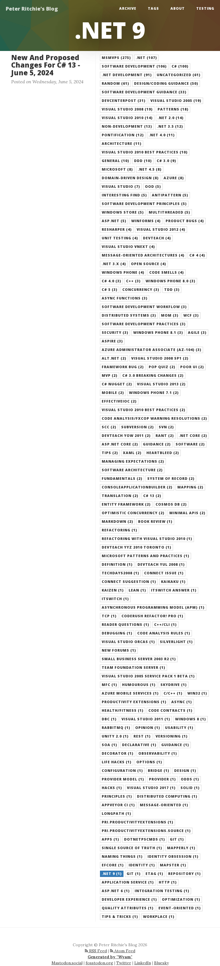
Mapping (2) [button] (190, 487)
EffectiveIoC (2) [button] (119, 401)
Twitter (123, 962)
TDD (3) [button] (172, 289)
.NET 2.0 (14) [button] (171, 117)
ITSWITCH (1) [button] (115, 598)
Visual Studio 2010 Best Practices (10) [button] (145, 152)
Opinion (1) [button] (147, 727)
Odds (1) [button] (190, 779)
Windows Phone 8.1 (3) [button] (158, 332)
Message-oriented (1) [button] (164, 805)
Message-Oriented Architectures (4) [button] (143, 255)
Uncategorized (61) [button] (179, 74)
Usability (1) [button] (179, 727)
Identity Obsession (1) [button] (173, 856)
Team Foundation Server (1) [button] (133, 667)
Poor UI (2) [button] (192, 366)
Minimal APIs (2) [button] (187, 512)
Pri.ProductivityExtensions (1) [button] (137, 822)
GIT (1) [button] (177, 839)
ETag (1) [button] (154, 873)
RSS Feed (97, 950)
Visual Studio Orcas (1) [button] (128, 641)
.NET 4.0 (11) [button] (162, 135)
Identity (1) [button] (142, 865)
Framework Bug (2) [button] (123, 366)
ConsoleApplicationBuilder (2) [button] (137, 487)
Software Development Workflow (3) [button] (144, 306)
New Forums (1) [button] (119, 650)
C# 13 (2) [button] (152, 495)
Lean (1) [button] (137, 590)
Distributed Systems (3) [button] (129, 315)
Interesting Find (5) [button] (124, 195)
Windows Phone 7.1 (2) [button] (154, 392)
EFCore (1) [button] (113, 865)
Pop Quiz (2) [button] (162, 366)
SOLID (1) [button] (190, 787)
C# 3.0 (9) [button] (166, 160)
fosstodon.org (99, 962)
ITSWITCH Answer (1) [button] (174, 590)
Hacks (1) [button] (112, 787)
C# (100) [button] (180, 66)
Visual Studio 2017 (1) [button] (151, 787)
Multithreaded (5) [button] (169, 212)
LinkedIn (142, 962)
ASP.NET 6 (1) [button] (116, 890)
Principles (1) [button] (117, 796)
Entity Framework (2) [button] (126, 504)
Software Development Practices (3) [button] (144, 324)
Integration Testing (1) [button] (162, 890)
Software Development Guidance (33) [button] (144, 92)
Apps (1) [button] (110, 839)
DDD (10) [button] (143, 160)
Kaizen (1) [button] (113, 590)
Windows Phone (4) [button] (123, 272)
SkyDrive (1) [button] (173, 684)
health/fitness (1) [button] (123, 710)
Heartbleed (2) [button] (162, 452)
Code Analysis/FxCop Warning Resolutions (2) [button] (154, 418)
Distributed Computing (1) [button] (167, 796)
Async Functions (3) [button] (125, 298)
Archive (127, 8)
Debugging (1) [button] (117, 633)
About (177, 8)
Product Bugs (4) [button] (185, 220)
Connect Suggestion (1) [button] (129, 581)
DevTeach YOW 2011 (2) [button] (126, 435)
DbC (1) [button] (109, 719)
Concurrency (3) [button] (140, 289)
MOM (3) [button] (169, 315)
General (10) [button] (115, 160)
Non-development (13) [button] (127, 126)
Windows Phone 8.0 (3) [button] (170, 281)
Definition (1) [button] (117, 564)
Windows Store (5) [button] (123, 212)
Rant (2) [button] (165, 435)
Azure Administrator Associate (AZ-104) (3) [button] (151, 349)
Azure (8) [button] (174, 178)
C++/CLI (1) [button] (165, 624)
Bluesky (161, 962)
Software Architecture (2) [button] (132, 470)
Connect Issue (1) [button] (164, 573)
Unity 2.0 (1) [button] (115, 736)
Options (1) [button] (149, 762)
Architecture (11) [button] (122, 143)
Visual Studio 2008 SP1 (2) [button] (159, 358)
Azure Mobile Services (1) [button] (130, 693)
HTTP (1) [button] (168, 882)
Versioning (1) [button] (172, 736)
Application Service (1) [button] (128, 882)
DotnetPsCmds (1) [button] (144, 839)
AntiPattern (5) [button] (170, 195)
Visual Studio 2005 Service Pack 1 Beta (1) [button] (148, 676)
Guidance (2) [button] (157, 444)
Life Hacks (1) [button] (116, 762)
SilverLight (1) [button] (176, 641)
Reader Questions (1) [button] (125, 624)
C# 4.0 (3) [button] (111, 281)
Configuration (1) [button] (122, 770)
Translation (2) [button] (120, 495)
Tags (153, 8)
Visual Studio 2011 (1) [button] (145, 719)
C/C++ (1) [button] (173, 693)
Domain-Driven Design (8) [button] (130, 178)
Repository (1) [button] (184, 873)
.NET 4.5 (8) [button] (150, 169)
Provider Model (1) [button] (123, 779)
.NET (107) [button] (146, 57)
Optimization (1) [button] (181, 899)
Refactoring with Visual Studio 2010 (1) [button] (147, 538)
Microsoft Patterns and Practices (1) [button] (145, 555)
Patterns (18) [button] (173, 109)
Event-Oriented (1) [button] (179, 908)
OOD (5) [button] (153, 186)
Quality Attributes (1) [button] (128, 908)
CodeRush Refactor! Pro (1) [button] (152, 616)
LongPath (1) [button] (116, 813)
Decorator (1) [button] (117, 753)
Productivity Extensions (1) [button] (134, 701)
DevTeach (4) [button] (157, 238)
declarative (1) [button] (139, 744)
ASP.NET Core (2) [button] (120, 444)
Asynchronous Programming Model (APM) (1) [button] (153, 607)
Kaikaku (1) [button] (173, 581)
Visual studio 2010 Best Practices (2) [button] (143, 409)
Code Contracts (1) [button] (170, 710)
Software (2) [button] (190, 444)
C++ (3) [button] (133, 281)
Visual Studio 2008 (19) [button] (127, 109)
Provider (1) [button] (162, 779)
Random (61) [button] (115, 83)
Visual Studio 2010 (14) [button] (127, 117)
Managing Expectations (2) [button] (133, 461)
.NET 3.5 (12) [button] (170, 126)
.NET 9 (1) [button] (112, 873)
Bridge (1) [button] (158, 770)
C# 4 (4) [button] (197, 255)
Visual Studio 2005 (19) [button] (175, 100)
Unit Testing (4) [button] (120, 238)
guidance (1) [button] (175, 744)
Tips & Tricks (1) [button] (120, 916)
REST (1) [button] (142, 736)
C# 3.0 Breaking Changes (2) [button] (153, 375)
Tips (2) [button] (110, 452)
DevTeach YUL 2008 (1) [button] (161, 564)
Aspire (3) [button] (112, 341)
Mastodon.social (67, 962)
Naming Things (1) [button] (122, 856)
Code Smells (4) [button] (166, 272)
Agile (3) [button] (197, 332)
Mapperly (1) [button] (181, 847)
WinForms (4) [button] (146, 220)
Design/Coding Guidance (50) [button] (166, 83)
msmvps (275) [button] (116, 57)
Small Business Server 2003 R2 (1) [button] (139, 659)
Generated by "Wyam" (110, 956)
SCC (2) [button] (109, 427)
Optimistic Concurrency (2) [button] (133, 512)
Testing (205, 8)
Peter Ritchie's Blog (32, 8)
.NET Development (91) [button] (127, 74)
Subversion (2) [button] (137, 427)
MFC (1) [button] (109, 684)
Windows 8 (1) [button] (190, 719)
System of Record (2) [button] (171, 478)
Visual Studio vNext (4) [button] (128, 246)
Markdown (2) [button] (117, 521)
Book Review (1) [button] (155, 521)
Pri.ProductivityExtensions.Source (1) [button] (146, 830)
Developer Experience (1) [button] (129, 899)
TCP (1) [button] (109, 616)
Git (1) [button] (134, 873)
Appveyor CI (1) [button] (118, 805)
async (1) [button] (181, 701)
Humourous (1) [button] (139, 684)
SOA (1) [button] (109, 744)
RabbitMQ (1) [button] (116, 727)
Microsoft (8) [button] (117, 169)
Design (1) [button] (185, 770)
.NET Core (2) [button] (193, 435)
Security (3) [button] (115, 332)
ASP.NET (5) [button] (114, 220)
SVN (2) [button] (166, 427)
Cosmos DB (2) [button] (171, 504)
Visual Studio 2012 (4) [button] (161, 229)
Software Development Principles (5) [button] (144, 203)
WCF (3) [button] (191, 315)
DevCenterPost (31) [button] (124, 100)
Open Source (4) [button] (148, 263)
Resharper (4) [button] (117, 229)
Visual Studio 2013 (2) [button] (161, 384)
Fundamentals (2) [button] (122, 478)
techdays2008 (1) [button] (120, 573)
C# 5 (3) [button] (109, 289)
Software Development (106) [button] (134, 66)
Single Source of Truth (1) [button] (132, 847)
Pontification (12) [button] (123, 135)
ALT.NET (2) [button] (114, 358)
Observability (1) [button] (157, 753)
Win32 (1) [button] (197, 693)
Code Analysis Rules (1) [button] (163, 633)
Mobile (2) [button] (113, 392)
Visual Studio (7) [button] (121, 186)
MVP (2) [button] (109, 375)
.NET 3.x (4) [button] (114, 263)
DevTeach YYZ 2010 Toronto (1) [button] (136, 547)
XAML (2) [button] (132, 452)
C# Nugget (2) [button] (117, 384)
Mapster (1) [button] (173, 865)
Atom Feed (124, 950)
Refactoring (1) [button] (119, 530)
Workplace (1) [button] (158, 916)
